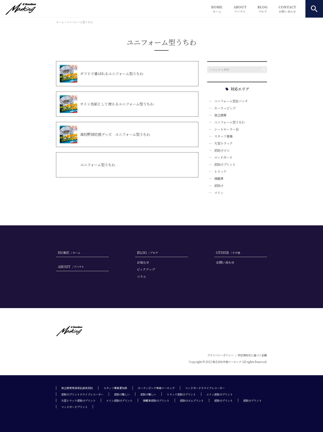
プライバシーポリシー (220, 355)
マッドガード (223, 157)
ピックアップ (146, 269)
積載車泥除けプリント (156, 400)
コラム (141, 276)
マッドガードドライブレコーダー (205, 388)
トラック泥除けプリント (181, 394)
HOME (217, 9)
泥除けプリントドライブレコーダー (82, 394)
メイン (218, 192)
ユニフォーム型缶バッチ (231, 101)
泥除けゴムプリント (192, 400)
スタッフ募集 (223, 136)
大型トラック (223, 143)
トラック (220, 171)
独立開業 (220, 115)
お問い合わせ (225, 262)
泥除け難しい (122, 394)
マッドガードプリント (74, 407)
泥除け (218, 185)
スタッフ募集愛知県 (115, 388)
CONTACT (287, 9)
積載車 (218, 178)
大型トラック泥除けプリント (78, 400)
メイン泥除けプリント (219, 394)
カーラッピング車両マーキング (156, 388)
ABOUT (240, 9)
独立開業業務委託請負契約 (77, 388)
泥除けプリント (225, 164)
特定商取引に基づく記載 (252, 355)
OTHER (228, 252)
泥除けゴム (222, 150)
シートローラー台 (226, 129)
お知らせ (143, 262)
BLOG (263, 9)
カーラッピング (225, 108)
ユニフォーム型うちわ (229, 122)
